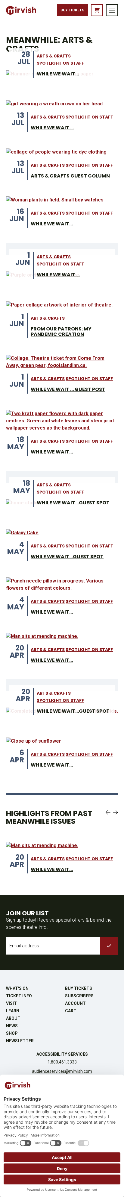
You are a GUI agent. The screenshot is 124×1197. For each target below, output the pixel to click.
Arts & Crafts (54, 56)
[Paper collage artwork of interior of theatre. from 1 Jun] (59, 305)
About (13, 1018)
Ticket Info (19, 995)
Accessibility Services (62, 1054)
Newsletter (20, 1040)
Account (75, 1003)
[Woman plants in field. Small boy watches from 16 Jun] (55, 200)
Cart (70, 1010)
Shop (12, 1033)
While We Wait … (52, 127)
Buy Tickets (72, 10)
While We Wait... (58, 73)
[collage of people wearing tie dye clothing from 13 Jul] (56, 152)
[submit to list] (109, 946)
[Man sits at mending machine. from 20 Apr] (42, 636)
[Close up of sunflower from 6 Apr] (33, 741)
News (12, 1025)
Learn (12, 1010)
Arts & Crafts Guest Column (70, 175)
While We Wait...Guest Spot (73, 502)
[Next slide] (115, 812)
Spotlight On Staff (60, 63)
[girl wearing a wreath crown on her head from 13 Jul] (54, 104)
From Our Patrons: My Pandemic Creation (61, 331)
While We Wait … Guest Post (68, 389)
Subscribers (79, 995)
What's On (17, 988)
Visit (11, 1003)
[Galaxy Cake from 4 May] (22, 533)
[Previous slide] (108, 812)
